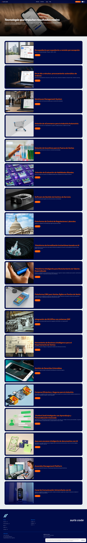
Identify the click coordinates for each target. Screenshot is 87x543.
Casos (47, 1)
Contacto (77, 1)
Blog (50, 1)
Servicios (42, 1)
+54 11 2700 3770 (6, 535)
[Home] (18, 1)
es (82, 1)
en (84, 1)
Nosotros (37, 1)
